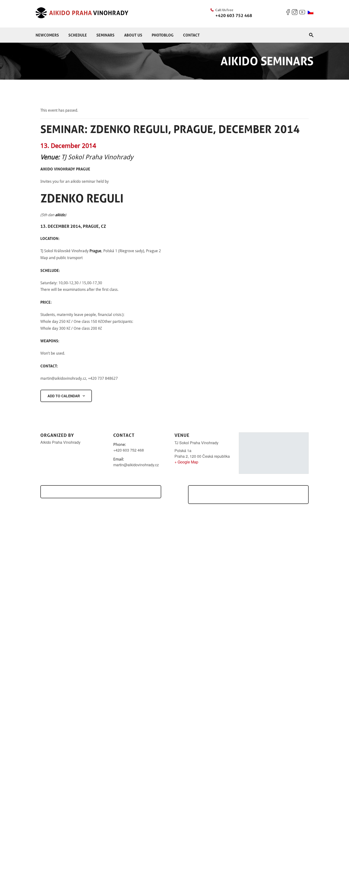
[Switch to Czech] (310, 12)
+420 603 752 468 (233, 15)
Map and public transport (61, 258)
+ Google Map (186, 462)
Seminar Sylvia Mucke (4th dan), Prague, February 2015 (251, 494)
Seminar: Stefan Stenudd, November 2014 (99, 491)
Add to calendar (63, 395)
